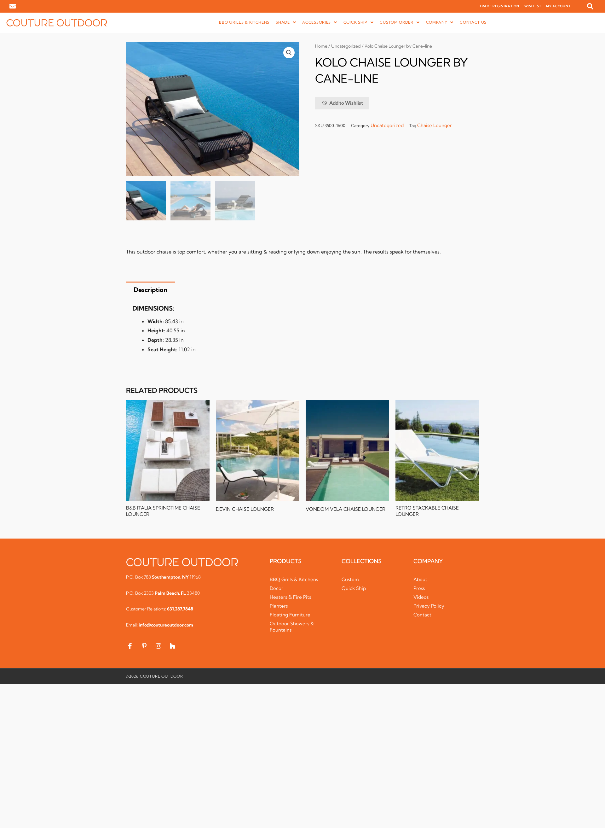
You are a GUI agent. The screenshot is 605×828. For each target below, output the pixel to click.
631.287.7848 (180, 609)
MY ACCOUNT (558, 6)
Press (419, 588)
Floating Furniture (290, 615)
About (420, 579)
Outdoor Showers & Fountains (292, 627)
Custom (350, 579)
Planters (279, 606)
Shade (283, 22)
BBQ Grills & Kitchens (244, 22)
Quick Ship (354, 588)
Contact (422, 615)
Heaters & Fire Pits (290, 597)
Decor (276, 588)
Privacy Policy (428, 606)
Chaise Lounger (434, 125)
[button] (590, 6)
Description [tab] (150, 290)
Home (321, 46)
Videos (421, 597)
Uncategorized (346, 46)
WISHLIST (532, 6)
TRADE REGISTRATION (499, 6)
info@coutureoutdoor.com (166, 625)
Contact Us (473, 22)
